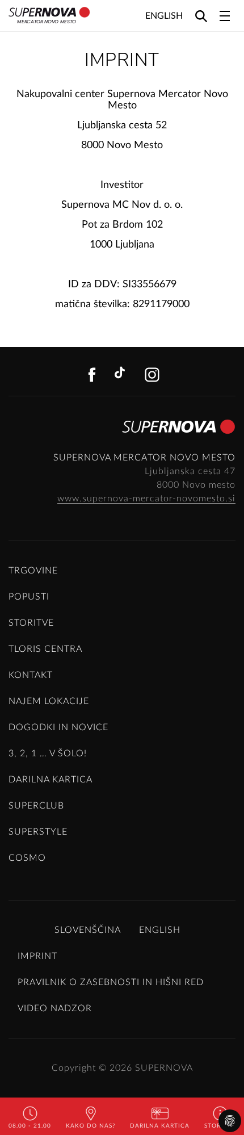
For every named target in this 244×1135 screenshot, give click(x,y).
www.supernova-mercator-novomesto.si (146, 498)
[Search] (201, 15)
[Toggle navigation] (224, 16)
